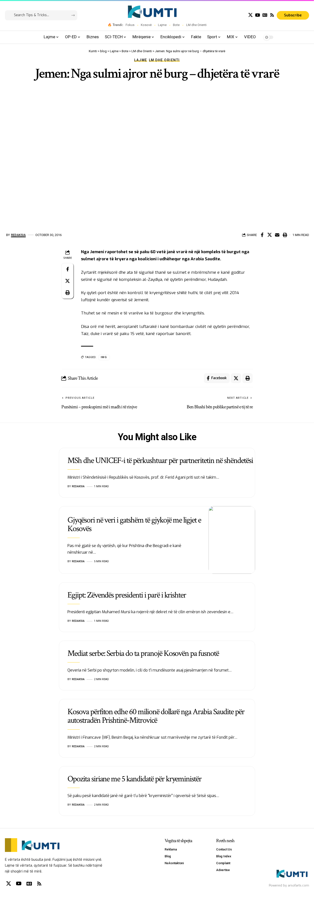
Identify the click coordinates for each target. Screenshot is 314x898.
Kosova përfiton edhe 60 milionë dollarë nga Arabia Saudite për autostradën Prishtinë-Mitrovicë (155, 716)
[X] (250, 15)
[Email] (277, 235)
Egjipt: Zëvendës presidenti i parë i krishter (126, 595)
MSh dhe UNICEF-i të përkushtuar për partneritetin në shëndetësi (160, 460)
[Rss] (272, 15)
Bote (176, 25)
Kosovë (146, 25)
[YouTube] (257, 15)
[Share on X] (269, 235)
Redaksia (18, 235)
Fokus (130, 25)
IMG (104, 357)
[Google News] (265, 15)
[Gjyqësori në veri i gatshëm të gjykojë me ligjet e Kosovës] (232, 540)
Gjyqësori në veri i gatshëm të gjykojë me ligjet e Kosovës (134, 524)
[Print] (284, 235)
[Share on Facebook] (262, 235)
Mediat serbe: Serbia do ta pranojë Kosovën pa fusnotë (143, 653)
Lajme (162, 25)
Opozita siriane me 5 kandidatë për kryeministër (134, 778)
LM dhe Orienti (196, 25)
